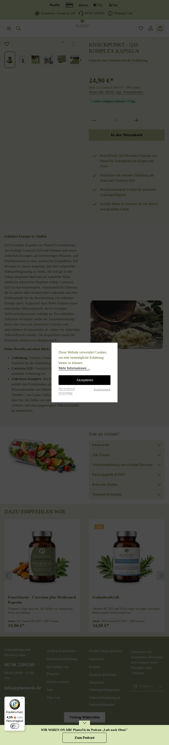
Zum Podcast (84, 738)
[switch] (14, 726)
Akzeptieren (84, 380)
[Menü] (22, 699)
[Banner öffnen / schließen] (84, 726)
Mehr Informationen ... (74, 368)
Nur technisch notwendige (67, 390)
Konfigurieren (102, 389)
